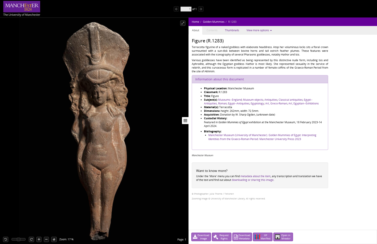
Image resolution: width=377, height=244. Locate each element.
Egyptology (257, 103)
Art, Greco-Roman (276, 103)
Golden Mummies (213, 22)
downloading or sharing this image (253, 180)
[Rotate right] (31, 239)
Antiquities (270, 100)
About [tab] (195, 30)
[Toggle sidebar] (185, 120)
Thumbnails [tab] (232, 30)
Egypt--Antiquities (238, 103)
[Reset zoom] (54, 239)
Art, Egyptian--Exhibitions (303, 103)
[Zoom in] (38, 239)
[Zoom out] (46, 239)
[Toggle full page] (182, 23)
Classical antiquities (291, 100)
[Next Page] (201, 9)
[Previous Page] (176, 9)
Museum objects (253, 100)
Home (195, 22)
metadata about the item (255, 176)
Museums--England (230, 100)
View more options (258, 30)
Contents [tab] (212, 30)
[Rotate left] (5, 239)
